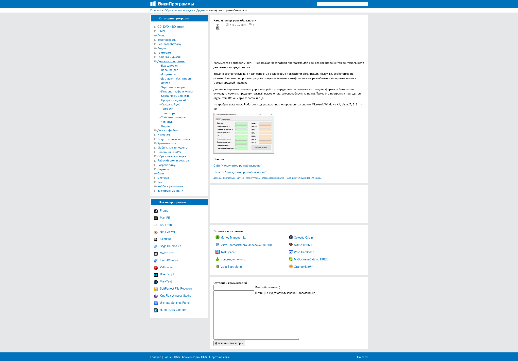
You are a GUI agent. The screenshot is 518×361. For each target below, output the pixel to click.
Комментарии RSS (194, 357)
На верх (362, 357)
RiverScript (167, 274)
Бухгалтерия (169, 65)
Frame (164, 210)
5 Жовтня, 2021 (238, 25)
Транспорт (168, 113)
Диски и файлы (167, 130)
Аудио (161, 35)
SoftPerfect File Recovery (176, 288)
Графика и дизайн (169, 57)
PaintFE (165, 218)
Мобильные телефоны (172, 147)
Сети (160, 173)
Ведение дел (169, 70)
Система (163, 177)
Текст (161, 182)
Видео (161, 48)
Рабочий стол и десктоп (173, 160)
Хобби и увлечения (170, 186)
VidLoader (166, 267)
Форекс (166, 126)
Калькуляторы (253, 177)
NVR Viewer (167, 232)
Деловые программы (171, 61)
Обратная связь (219, 357)
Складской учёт (171, 104)
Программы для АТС (175, 100)
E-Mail (161, 31)
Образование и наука (179, 10)
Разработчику (166, 165)
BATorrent (166, 225)
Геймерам (164, 52)
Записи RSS (172, 357)
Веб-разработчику (169, 44)
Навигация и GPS (169, 152)
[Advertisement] (288, 46)
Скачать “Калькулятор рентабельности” (239, 172)
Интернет (163, 134)
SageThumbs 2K (170, 246)
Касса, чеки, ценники (175, 95)
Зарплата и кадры (173, 87)
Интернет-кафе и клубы (177, 91)
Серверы (163, 169)
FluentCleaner (169, 260)
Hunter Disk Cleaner (173, 310)
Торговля (167, 108)
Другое (200, 10)
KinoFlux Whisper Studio (175, 295)
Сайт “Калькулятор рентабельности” (237, 165)
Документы (168, 74)
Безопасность (166, 39)
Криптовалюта (166, 143)
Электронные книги (170, 190)
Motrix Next (167, 253)
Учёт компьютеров (173, 117)
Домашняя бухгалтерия (176, 78)
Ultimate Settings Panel (175, 302)
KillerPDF (166, 239)
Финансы (167, 121)
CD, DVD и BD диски (170, 26)
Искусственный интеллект (174, 139)
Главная (155, 10)
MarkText (166, 281)
